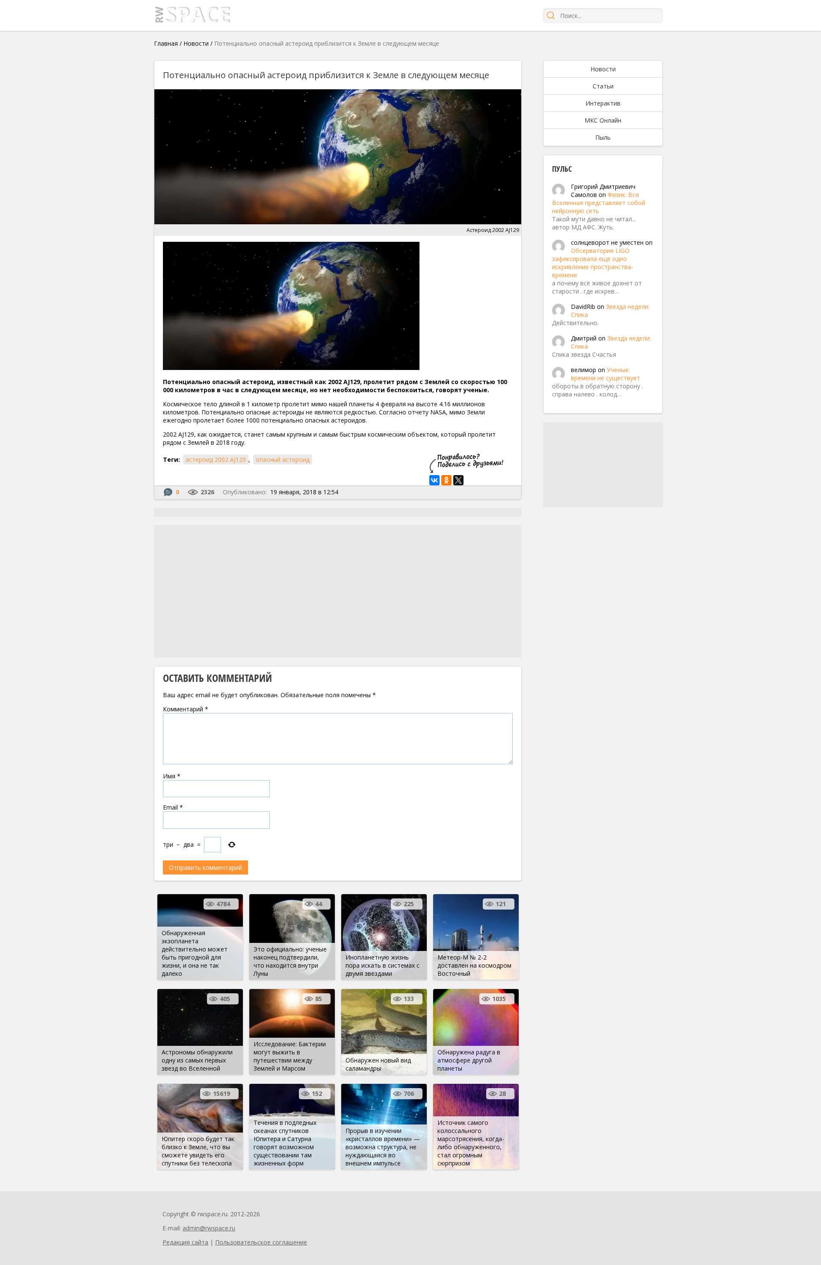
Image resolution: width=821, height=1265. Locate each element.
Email (173, 807)
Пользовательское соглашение (261, 1242)
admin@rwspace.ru (209, 1228)
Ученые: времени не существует (605, 374)
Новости (196, 43)
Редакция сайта (185, 1242)
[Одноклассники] (446, 480)
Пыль (603, 137)
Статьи (603, 86)
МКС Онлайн (603, 120)
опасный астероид (283, 459)
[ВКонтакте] (434, 480)
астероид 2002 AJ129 (216, 459)
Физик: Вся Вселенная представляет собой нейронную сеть (598, 203)
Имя (171, 776)
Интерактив (602, 103)
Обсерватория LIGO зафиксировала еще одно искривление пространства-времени (592, 263)
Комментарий (185, 709)
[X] (458, 480)
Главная (166, 43)
